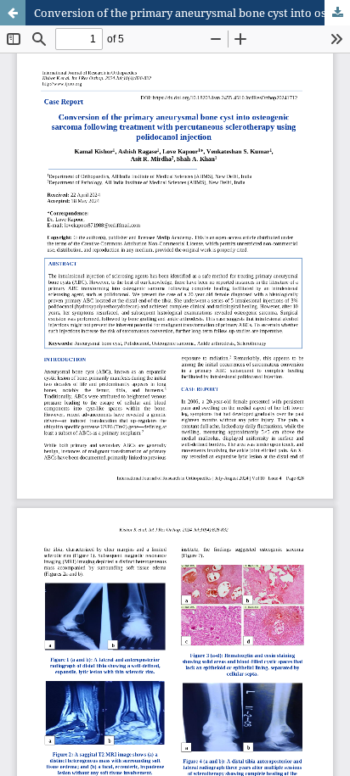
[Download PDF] (337, 12)
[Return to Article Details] (12, 12)
